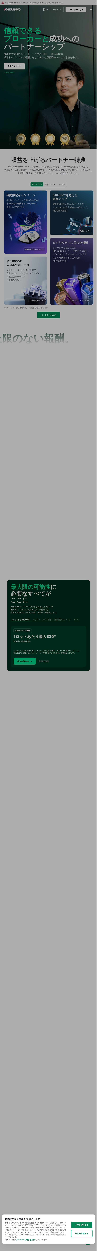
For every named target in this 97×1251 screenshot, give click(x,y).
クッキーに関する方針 (25, 1239)
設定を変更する (81, 1233)
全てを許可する (81, 1225)
